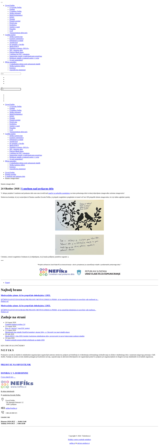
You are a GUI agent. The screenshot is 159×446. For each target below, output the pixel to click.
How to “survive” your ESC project (17, 328)
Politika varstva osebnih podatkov (79, 439)
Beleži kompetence (16, 15)
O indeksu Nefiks (16, 11)
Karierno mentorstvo (17, 39)
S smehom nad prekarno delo (15, 176)
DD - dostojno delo (16, 50)
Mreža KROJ (14, 46)
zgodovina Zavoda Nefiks (12, 395)
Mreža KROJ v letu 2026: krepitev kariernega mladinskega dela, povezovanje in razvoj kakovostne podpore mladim (44, 336)
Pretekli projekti (15, 21)
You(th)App (14, 42)
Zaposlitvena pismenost (18, 70)
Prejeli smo (13, 23)
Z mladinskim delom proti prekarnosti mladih (25, 64)
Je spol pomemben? (16, 60)
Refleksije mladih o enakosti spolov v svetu (24, 58)
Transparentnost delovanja (18, 33)
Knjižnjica (13, 25)
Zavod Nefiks (10, 5)
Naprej (7, 283)
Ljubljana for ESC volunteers (20, 54)
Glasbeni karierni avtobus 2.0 (15, 324)
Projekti (12, 19)
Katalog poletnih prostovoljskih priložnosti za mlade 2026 (25, 340)
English (12, 9)
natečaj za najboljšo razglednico (59, 193)
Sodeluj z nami (15, 27)
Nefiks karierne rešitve (17, 66)
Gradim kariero (10, 35)
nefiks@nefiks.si (11, 408)
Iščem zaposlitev (10, 62)
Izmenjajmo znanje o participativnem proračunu (26, 56)
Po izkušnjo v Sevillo (17, 44)
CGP (11, 31)
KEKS (12, 17)
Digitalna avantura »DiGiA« (19, 48)
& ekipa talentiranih (7, 391)
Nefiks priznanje (15, 13)
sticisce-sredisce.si (83, 443)
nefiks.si (72, 443)
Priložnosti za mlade (16, 40)
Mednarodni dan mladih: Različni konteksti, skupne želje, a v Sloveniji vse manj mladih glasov (37, 332)
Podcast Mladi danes (17, 52)
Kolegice (13, 68)
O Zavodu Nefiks (16, 7)
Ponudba (13, 29)
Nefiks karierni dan (16, 37)
